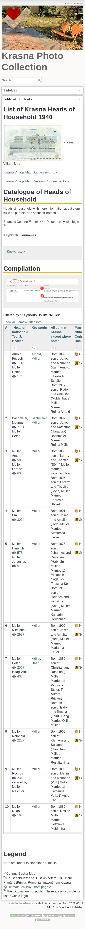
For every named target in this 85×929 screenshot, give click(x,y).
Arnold (36, 354)
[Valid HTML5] (51, 915)
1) (30, 220)
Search (40, 80)
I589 (19, 460)
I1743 (20, 363)
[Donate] (18, 915)
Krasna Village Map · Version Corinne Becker (35, 181)
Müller (36, 358)
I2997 (20, 634)
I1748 (20, 376)
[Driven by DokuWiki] (42, 919)
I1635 (20, 815)
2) (43, 220)
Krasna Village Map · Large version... (30, 172)
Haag (35, 663)
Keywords (39, 327)
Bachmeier (39, 418)
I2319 (20, 778)
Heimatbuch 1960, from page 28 (30, 887)
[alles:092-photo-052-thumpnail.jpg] (33, 142)
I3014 (20, 519)
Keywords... (15, 251)
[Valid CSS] (67, 915)
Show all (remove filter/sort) (22, 322)
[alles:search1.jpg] (42, 290)
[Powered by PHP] (34, 915)
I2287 (20, 740)
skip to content (74, 3)
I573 (19, 552)
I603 (19, 473)
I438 (19, 676)
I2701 (20, 427)
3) (4, 225)
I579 (19, 566)
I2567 (20, 667)
